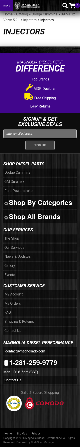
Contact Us (12, 380)
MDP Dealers (44, 88)
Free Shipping (44, 98)
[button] (57, 5)
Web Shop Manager (42, 442)
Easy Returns (40, 106)
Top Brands (40, 79)
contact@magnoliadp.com (24, 351)
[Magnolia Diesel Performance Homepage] (36, 6)
